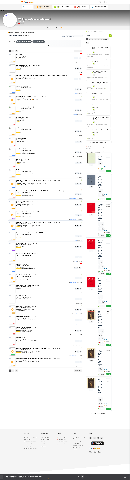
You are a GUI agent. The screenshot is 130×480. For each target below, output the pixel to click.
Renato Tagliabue (93, 101)
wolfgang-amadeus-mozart (25, 41)
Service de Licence (45, 441)
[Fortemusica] (90, 452)
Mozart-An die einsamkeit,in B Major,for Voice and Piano (99, 105)
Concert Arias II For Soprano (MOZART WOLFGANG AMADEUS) (100, 212)
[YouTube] (94, 438)
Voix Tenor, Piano (100, 297)
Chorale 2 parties (96, 50)
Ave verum (23, 55)
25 (95, 39)
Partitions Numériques (63, 441)
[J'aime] (44, 477)
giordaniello (74, 83)
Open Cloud (90, 113)
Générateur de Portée (78, 445)
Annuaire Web (76, 443)
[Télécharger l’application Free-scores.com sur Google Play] (97, 443)
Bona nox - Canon (28, 202)
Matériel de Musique (63, 443)
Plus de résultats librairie (99, 413)
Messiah (22, 265)
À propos (41, 27)
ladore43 (75, 313)
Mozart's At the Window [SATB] (99, 60)
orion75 (75, 156)
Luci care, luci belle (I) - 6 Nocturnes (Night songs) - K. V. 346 (38, 181)
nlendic (75, 114)
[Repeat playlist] (90, 477)
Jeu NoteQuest (76, 447)
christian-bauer (74, 334)
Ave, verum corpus (24, 160)
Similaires (102, 171)
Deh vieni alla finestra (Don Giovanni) (27, 254)
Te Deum (23, 170)
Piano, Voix (95, 107)
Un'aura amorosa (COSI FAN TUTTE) (26, 317)
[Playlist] (128, 477)
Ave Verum (23, 149)
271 (16, 50)
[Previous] (78, 476)
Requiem (23, 118)
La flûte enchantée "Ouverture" (27, 285)
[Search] (48, 45)
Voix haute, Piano (100, 262)
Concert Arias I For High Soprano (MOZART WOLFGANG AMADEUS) (100, 249)
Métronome (75, 449)
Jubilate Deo (23, 128)
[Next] (86, 476)
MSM (105, 112)
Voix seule (100, 190)
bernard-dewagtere (73, 198)
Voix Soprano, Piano (101, 224)
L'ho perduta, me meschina (31, 97)
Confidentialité (27, 446)
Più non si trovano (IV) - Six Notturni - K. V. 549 (38, 359)
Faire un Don (43, 446)
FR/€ (106, 2)
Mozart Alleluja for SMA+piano (99, 71)
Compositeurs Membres (46, 437)
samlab (75, 345)
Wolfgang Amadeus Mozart (96, 54)
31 (12, 50)
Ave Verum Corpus (23, 296)
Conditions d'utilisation (29, 443)
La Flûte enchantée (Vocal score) (28, 65)
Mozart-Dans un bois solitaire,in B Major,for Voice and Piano (100, 130)
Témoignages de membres (30, 441)
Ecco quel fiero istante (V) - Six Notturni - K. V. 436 (39, 348)
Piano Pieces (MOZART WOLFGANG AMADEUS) (100, 182)
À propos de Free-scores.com (31, 437)
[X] (98, 438)
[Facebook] (90, 438)
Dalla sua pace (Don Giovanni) (25, 107)
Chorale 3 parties (96, 72)
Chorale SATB (95, 61)
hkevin (76, 93)
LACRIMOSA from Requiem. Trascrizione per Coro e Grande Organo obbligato (41, 76)
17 (92, 39)
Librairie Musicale (62, 439)
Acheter (108, 170)
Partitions (49, 27)
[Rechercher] (80, 2)
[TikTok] (101, 438)
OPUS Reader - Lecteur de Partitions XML (79, 438)
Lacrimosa (26, 306)
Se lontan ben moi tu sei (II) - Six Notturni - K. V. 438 (40, 191)
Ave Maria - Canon (28, 275)
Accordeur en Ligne (77, 441)
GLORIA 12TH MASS (23, 86)
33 (98, 39)
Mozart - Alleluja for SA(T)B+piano (100, 82)
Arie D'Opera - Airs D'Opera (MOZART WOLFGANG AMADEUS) (100, 319)
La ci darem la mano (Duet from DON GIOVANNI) (30, 233)
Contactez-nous (27, 439)
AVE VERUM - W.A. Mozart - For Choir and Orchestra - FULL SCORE (100, 94)
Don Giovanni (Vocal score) (26, 244)
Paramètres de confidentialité (30, 448)
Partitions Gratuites (63, 437)
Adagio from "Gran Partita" (26, 327)
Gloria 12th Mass (23, 139)
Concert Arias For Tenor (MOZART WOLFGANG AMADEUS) (100, 286)
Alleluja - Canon (27, 212)
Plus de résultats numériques (99, 142)
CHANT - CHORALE (39, 41)
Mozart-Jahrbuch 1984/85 (100, 157)
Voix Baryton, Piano (101, 370)
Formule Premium (44, 443)
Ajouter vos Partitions (45, 439)
